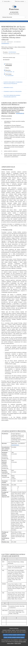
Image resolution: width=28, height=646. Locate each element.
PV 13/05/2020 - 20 (9, 71)
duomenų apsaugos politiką (20, 641)
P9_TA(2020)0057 (9, 75)
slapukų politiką (10, 643)
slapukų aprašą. (18, 643)
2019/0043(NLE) (5, 43)
